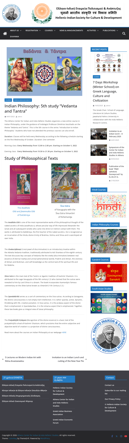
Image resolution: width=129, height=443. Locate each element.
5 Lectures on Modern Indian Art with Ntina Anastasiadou (23, 359)
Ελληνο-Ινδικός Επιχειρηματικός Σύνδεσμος (21, 396)
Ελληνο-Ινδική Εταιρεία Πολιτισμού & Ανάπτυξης (23, 385)
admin (20, 116)
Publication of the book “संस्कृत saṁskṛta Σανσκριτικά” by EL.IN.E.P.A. (116, 171)
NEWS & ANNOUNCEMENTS (71, 30)
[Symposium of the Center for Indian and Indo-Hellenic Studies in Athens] (99, 153)
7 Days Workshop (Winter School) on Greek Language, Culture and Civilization (106, 91)
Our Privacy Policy (112, 399)
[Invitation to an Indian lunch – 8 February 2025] (99, 135)
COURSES (49, 30)
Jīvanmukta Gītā (28, 211)
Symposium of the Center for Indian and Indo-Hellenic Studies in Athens (116, 151)
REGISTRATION (32, 30)
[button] (20, 30)
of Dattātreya (23, 215)
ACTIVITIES (91, 30)
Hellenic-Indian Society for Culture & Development (116, 407)
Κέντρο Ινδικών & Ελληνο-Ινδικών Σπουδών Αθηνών (24, 390)
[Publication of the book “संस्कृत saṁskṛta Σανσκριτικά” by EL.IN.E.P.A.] (99, 173)
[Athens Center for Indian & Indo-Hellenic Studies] (5, 33)
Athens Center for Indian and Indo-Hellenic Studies (63, 402)
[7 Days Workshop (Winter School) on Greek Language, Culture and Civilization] (109, 63)
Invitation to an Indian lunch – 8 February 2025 (116, 134)
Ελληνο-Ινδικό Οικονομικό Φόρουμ (17, 401)
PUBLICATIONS (109, 30)
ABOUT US (14, 30)
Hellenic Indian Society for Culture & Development (63, 391)
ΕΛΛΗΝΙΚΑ (14, 36)
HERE (64, 332)
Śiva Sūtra (65, 206)
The (20, 207)
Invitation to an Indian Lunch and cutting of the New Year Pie (68, 359)
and (18, 211)
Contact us (109, 385)
